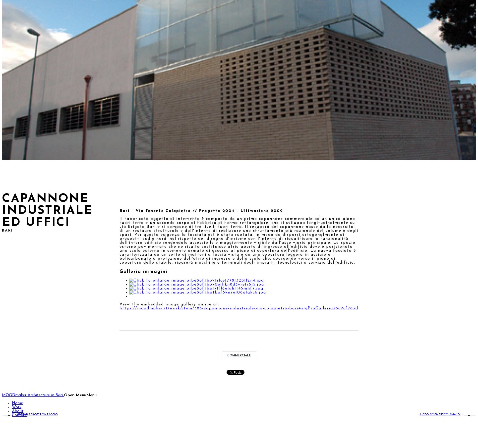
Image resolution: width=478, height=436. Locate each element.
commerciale (239, 355)
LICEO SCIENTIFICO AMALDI (440, 414)
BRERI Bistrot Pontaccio (37, 414)
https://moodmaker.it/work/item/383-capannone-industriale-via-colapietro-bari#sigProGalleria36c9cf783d (239, 308)
